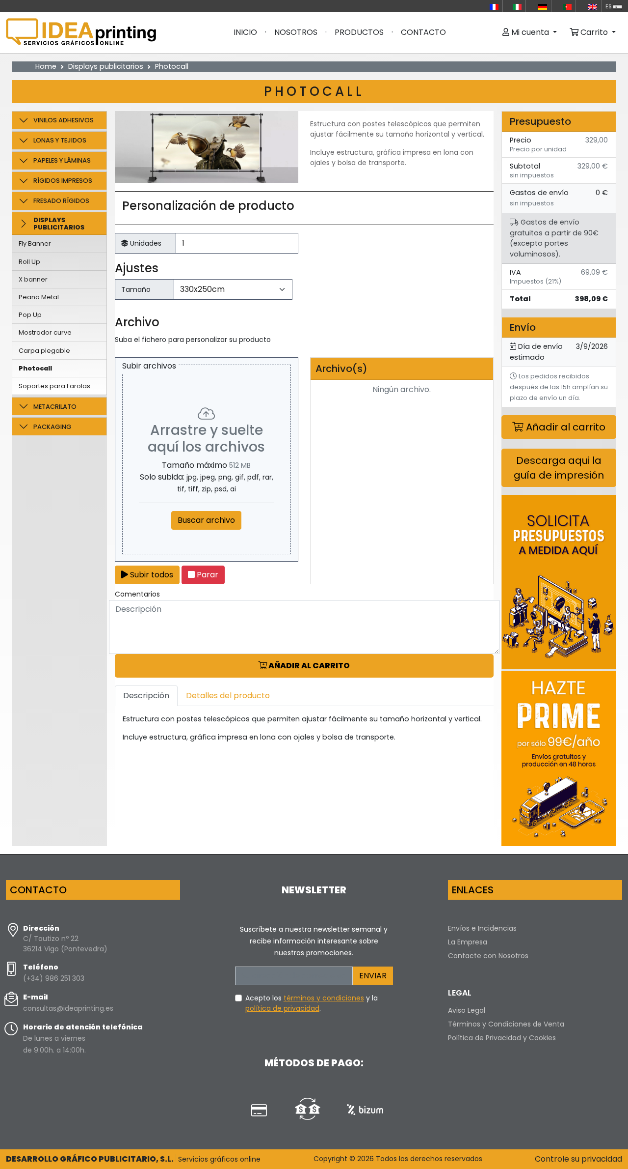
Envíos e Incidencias (482, 928)
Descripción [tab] (146, 695)
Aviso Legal (466, 1010)
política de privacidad (282, 1008)
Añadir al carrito (308, 665)
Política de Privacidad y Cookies (502, 1038)
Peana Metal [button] (39, 297)
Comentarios (137, 594)
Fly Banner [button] (35, 243)
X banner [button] (33, 279)
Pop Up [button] (30, 315)
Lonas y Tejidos (59, 140)
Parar (206, 574)
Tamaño (136, 289)
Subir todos (150, 574)
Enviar (373, 975)
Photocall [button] (35, 368)
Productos (359, 32)
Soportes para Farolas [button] (54, 386)
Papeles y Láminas (62, 160)
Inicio (245, 32)
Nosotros (295, 32)
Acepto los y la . (311, 1003)
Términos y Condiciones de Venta (506, 1024)
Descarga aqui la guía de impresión (559, 468)
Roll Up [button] (29, 261)
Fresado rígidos (61, 201)
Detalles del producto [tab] (228, 695)
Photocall (171, 66)
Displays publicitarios (105, 66)
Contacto (423, 32)
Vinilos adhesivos (63, 120)
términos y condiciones (324, 998)
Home (45, 66)
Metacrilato (55, 406)
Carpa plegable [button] (44, 350)
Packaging (52, 427)
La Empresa (467, 942)
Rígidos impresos (62, 180)
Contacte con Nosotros (488, 956)
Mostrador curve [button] (45, 332)
